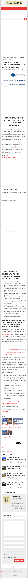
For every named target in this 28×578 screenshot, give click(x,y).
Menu (3, 8)
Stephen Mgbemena (7, 69)
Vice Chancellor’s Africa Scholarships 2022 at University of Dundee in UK (16, 459)
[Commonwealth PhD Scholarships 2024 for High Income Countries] (7, 421)
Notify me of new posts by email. (12, 557)
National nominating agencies (10, 346)
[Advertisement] (14, 14)
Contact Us (13, 574)
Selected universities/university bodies (12, 349)
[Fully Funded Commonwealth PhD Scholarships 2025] (18, 421)
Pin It (3, 447)
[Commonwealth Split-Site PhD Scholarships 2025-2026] (7, 432)
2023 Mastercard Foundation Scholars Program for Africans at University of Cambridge (16, 475)
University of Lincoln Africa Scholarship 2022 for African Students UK (15, 484)
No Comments (15, 70)
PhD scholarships (12, 146)
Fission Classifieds (6, 571)
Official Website (5, 411)
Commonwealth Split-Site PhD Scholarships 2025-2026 (6, 438)
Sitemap (15, 575)
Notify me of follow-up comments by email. (14, 554)
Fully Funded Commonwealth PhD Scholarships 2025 (17, 426)
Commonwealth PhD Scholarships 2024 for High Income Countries (7, 426)
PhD (8, 235)
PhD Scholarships (8, 451)
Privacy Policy (22, 574)
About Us (6, 574)
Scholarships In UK (5, 70)
